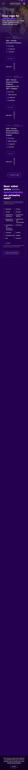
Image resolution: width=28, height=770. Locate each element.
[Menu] (24, 3)
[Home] (3, 4)
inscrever (10, 58)
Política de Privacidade (14, 763)
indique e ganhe (14, 66)
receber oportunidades (11, 253)
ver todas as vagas (14, 175)
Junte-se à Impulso (15, 3)
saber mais (8, 66)
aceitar (14, 766)
